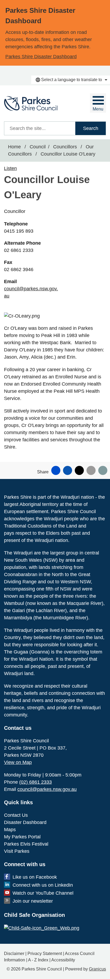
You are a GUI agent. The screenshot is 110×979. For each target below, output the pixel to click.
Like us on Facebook (35, 877)
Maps (10, 829)
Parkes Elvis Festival (26, 844)
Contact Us (16, 815)
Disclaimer (14, 953)
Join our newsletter (33, 901)
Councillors (65, 146)
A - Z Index (38, 960)
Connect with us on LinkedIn (43, 885)
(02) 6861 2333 (35, 782)
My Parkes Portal (22, 836)
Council (38, 146)
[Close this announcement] (103, 6)
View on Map (18, 762)
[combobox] (70, 80)
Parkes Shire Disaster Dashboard (41, 56)
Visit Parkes (16, 851)
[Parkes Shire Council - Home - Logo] (30, 103)
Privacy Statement (45, 953)
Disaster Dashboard (25, 822)
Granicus (97, 969)
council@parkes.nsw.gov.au (47, 789)
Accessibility (63, 960)
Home (14, 146)
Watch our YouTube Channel (43, 893)
